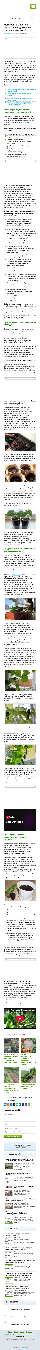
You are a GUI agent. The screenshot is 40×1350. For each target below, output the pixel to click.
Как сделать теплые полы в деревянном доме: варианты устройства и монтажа (19, 1274)
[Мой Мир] (11, 1104)
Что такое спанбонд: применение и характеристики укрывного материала (18, 1287)
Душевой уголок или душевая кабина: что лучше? (19, 1173)
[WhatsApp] (29, 1104)
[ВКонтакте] (5, 1104)
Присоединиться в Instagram (20, 1309)
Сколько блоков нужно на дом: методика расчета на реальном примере (19, 1248)
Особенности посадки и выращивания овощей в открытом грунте (11, 1088)
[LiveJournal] (23, 1104)
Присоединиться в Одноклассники (23, 1317)
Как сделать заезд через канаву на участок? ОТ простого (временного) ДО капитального (20, 1159)
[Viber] (26, 1104)
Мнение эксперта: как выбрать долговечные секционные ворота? (20, 1186)
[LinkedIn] (20, 1104)
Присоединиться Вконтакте (20, 1324)
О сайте (16, 1332)
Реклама (22, 1332)
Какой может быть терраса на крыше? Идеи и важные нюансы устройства (20, 1199)
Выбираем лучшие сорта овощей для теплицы (28, 1086)
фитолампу (16, 575)
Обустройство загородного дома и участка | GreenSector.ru (16, 6)
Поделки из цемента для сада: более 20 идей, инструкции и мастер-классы (20, 1261)
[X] (14, 1104)
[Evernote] (17, 1104)
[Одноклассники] (8, 1104)
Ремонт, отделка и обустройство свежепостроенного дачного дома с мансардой (17, 1213)
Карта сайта (29, 1332)
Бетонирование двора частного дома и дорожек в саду (18, 1234)
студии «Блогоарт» (23, 1347)
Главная (10, 1332)
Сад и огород (22, 33)
